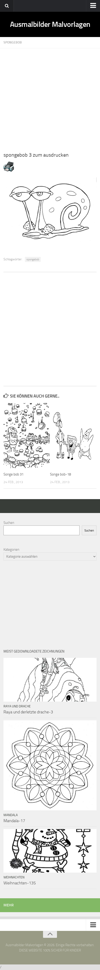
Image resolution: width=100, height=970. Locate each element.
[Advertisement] (50, 98)
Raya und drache (17, 706)
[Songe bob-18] (73, 435)
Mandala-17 (14, 820)
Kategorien (11, 549)
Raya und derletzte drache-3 (28, 712)
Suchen (8, 523)
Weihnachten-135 (19, 883)
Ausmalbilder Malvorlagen (50, 24)
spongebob (33, 259)
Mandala (10, 815)
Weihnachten (13, 877)
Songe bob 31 (13, 474)
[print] (8, 170)
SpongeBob (12, 42)
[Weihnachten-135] (50, 851)
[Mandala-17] (50, 765)
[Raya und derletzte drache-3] (50, 679)
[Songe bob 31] (26, 435)
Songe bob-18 (60, 474)
